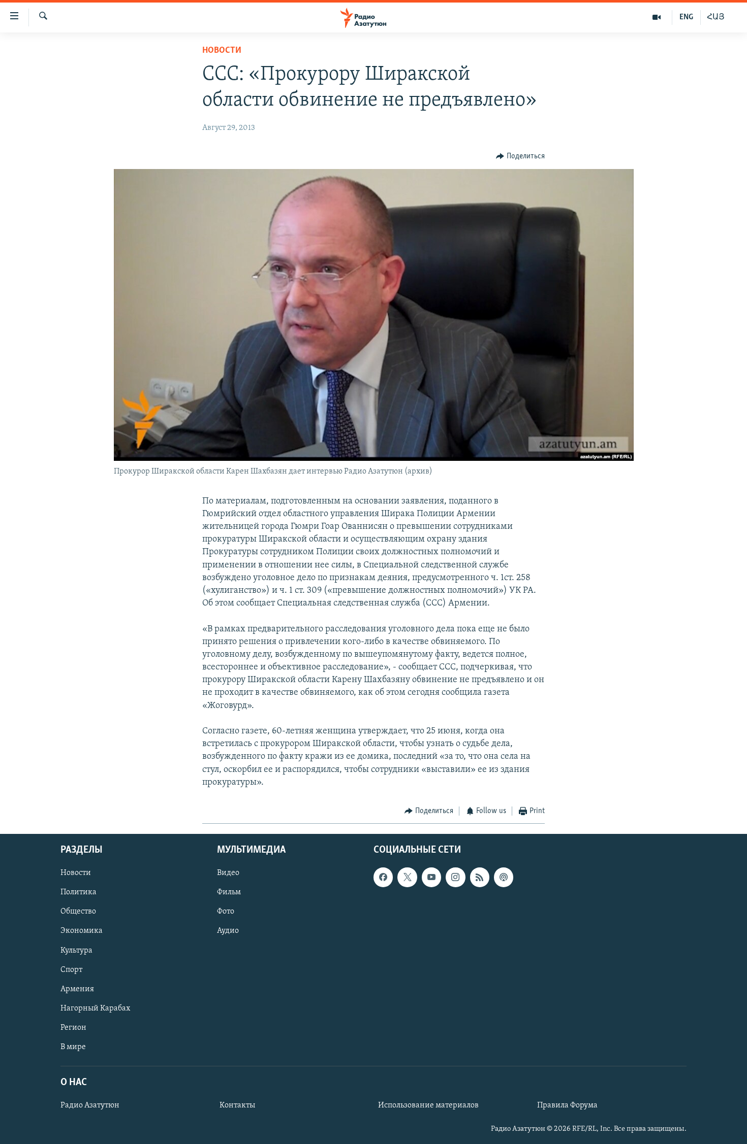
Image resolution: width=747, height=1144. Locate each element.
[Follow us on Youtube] (431, 877)
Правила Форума (567, 1106)
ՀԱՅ (716, 17)
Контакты (237, 1106)
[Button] (520, 156)
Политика (78, 893)
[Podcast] (503, 877)
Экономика (81, 931)
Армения (77, 989)
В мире (73, 1047)
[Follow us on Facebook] (383, 877)
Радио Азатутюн (89, 1106)
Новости (221, 50)
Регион (73, 1028)
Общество (78, 912)
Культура (76, 951)
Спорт (71, 970)
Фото (225, 912)
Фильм (229, 893)
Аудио (228, 931)
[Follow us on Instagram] (455, 877)
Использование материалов (428, 1106)
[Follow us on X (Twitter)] (407, 877)
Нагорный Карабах (95, 1008)
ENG (686, 17)
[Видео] (656, 17)
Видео (228, 873)
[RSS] (479, 877)
